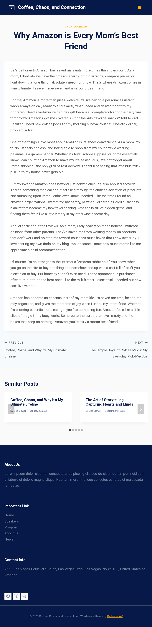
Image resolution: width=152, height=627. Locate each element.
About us (11, 533)
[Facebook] (7, 596)
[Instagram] (24, 596)
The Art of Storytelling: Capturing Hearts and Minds (109, 402)
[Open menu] (139, 7)
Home (9, 515)
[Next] (141, 409)
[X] (16, 596)
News (8, 539)
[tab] (70, 430)
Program (11, 527)
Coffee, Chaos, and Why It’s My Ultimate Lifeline (35, 349)
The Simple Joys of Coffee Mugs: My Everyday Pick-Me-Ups (119, 349)
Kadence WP (115, 616)
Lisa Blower (20, 410)
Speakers (11, 521)
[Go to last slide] (11, 409)
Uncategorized (76, 26)
